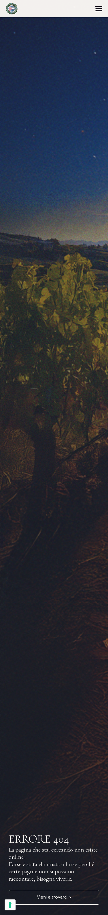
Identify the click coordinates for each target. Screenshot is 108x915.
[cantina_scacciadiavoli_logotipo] (12, 8)
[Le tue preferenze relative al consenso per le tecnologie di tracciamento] (10, 904)
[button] (99, 8)
